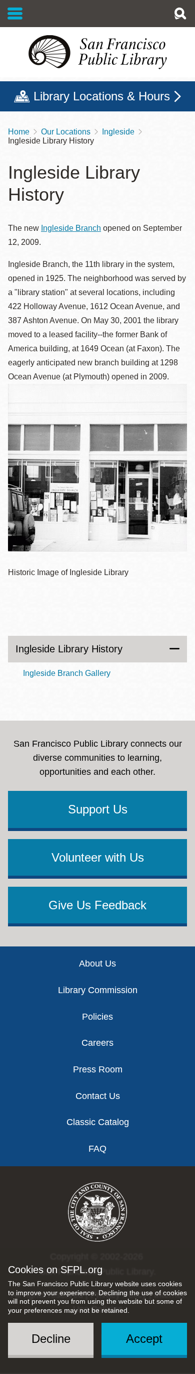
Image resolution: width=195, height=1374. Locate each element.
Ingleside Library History (69, 648)
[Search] (180, 13)
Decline (51, 1338)
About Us (97, 963)
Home (19, 131)
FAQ (97, 1149)
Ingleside (118, 131)
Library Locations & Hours (102, 96)
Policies (97, 1017)
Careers (98, 1043)
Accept (144, 1338)
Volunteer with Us (98, 857)
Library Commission (98, 990)
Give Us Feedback (97, 905)
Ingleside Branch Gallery (66, 673)
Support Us (98, 809)
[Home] (97, 52)
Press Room (97, 1069)
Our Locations (65, 131)
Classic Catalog (97, 1122)
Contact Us (98, 1096)
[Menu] (15, 13)
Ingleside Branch (71, 228)
